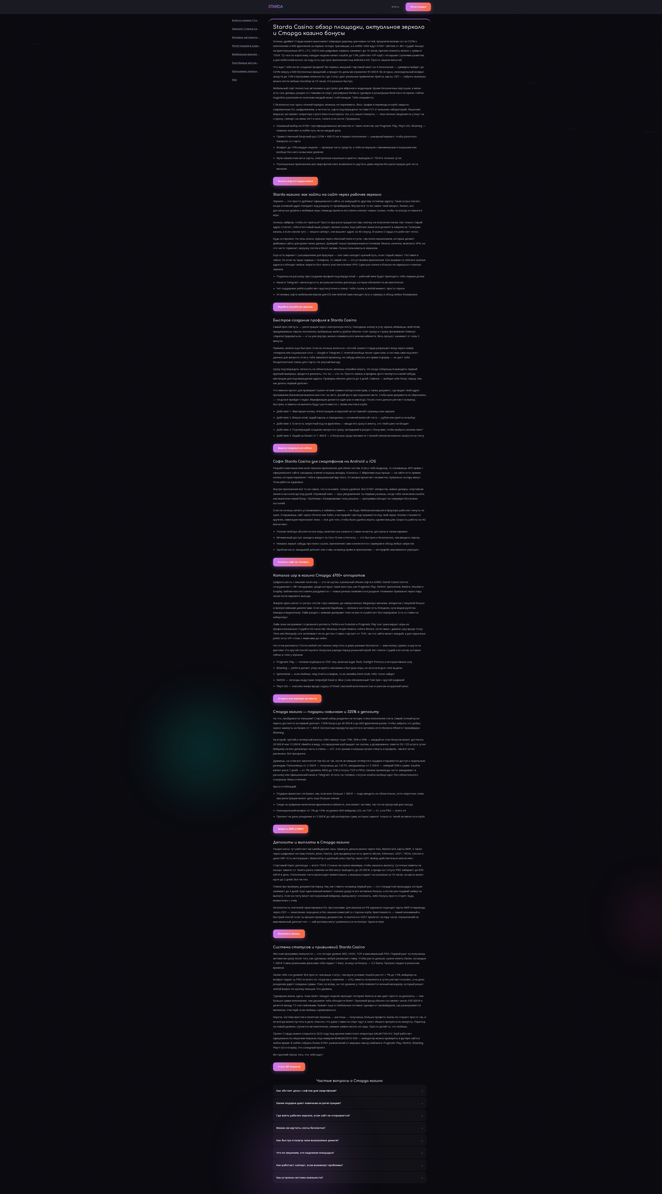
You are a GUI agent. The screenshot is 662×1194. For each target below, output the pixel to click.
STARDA (275, 7)
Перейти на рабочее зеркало (295, 306)
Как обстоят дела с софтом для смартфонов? (306, 1090)
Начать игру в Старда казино (295, 181)
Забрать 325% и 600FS (290, 828)
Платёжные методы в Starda (247, 62)
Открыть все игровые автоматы (297, 698)
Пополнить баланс (289, 933)
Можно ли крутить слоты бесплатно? (300, 1128)
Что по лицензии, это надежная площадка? (305, 1152)
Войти (395, 6)
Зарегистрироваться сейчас (295, 448)
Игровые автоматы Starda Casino (247, 37)
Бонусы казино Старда (247, 20)
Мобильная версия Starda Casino (247, 54)
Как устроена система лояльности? (299, 1177)
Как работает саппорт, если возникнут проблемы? (309, 1165)
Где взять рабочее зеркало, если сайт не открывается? (313, 1115)
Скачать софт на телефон (293, 562)
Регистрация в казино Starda (247, 45)
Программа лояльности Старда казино (247, 71)
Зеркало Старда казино (247, 28)
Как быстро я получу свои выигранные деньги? (307, 1140)
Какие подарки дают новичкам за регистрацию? (308, 1103)
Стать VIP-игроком (289, 1066)
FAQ (234, 79)
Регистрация (418, 6)
